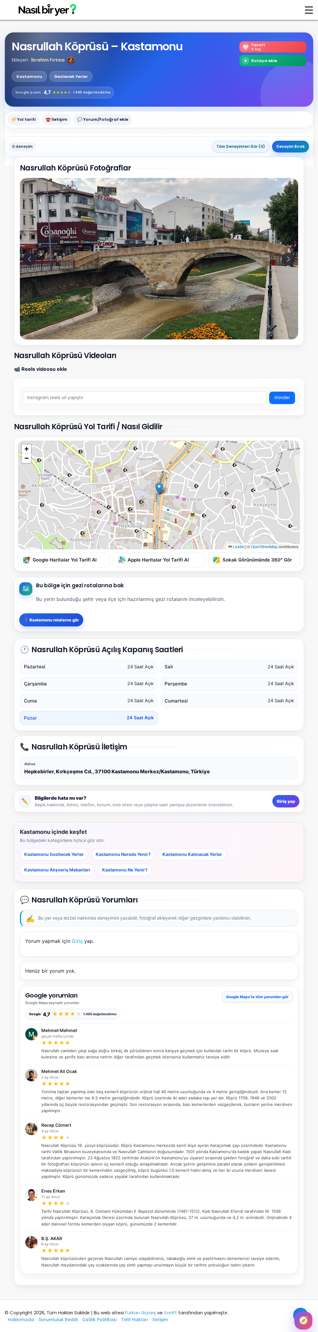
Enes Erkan (53, 1191)
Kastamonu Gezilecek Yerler (54, 854)
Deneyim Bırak (290, 146)
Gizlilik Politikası (99, 1319)
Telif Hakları (134, 1319)
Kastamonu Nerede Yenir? (123, 854)
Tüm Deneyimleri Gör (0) (240, 146)
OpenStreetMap (264, 546)
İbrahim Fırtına (48, 60)
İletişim (160, 1319)
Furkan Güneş (140, 1312)
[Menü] (309, 10)
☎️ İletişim (56, 119)
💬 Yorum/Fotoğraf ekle (102, 119)
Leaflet (238, 546)
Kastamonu (29, 77)
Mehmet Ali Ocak (59, 1071)
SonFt (170, 1312)
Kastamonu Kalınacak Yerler (192, 854)
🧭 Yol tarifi (23, 119)
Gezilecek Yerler (71, 77)
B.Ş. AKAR (51, 1238)
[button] (70, 60)
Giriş (77, 941)
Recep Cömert (56, 1125)
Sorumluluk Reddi (58, 1319)
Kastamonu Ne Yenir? (125, 869)
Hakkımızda (21, 1319)
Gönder (282, 398)
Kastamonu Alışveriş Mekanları (57, 869)
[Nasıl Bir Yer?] (43, 10)
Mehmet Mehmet (59, 1030)
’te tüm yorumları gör (257, 996)
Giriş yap (286, 801)
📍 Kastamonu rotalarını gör (51, 619)
